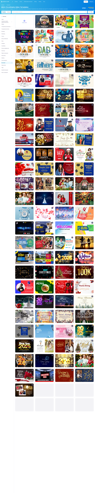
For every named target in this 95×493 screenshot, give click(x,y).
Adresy (8, 12)
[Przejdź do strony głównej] (4, 2)
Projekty (4, 12)
